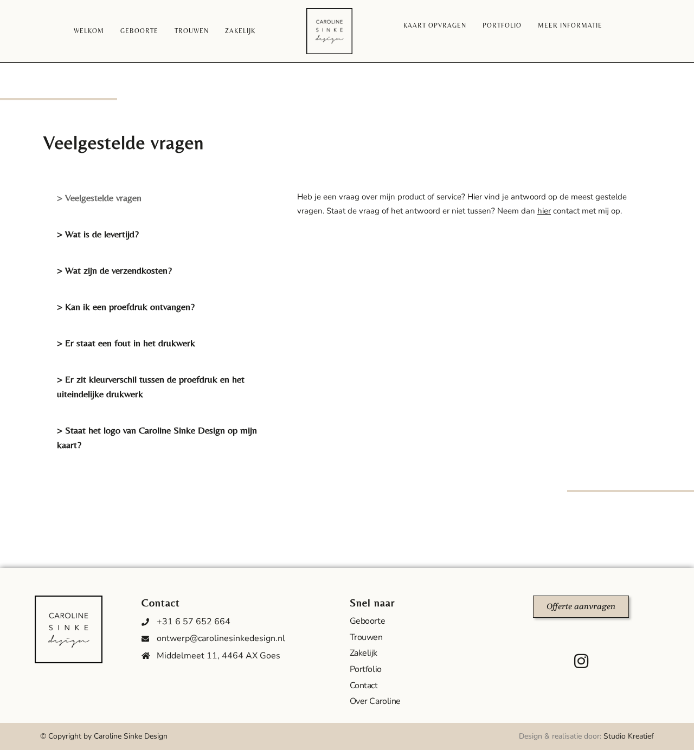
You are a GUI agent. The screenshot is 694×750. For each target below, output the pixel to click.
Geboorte (139, 31)
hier (544, 210)
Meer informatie (570, 25)
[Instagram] (581, 661)
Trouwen (192, 31)
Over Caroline (375, 701)
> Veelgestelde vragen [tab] (99, 197)
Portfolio (502, 25)
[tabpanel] (468, 204)
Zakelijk (240, 31)
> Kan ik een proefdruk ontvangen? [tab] (126, 306)
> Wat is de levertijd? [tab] (98, 234)
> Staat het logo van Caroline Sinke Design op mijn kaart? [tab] (157, 437)
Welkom (89, 31)
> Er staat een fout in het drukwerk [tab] (126, 342)
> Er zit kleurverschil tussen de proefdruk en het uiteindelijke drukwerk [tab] (151, 386)
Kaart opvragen (434, 25)
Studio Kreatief (628, 736)
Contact (364, 685)
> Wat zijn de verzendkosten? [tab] (114, 270)
